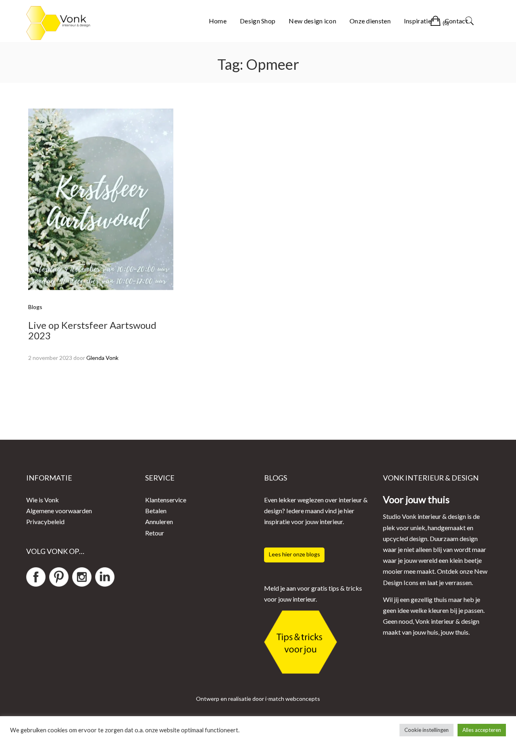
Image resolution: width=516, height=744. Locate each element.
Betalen (155, 510)
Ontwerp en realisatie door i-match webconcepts (258, 698)
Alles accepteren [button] (481, 730)
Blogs (35, 306)
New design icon (312, 21)
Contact (456, 21)
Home (218, 21)
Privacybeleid (45, 521)
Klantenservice (165, 500)
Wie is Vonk (42, 500)
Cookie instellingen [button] (426, 730)
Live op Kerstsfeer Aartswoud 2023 (92, 330)
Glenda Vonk (102, 357)
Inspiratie (417, 21)
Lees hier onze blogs (294, 554)
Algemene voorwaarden (59, 510)
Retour (154, 533)
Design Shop (257, 21)
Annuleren (159, 521)
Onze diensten (370, 21)
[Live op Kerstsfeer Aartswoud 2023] (100, 198)
